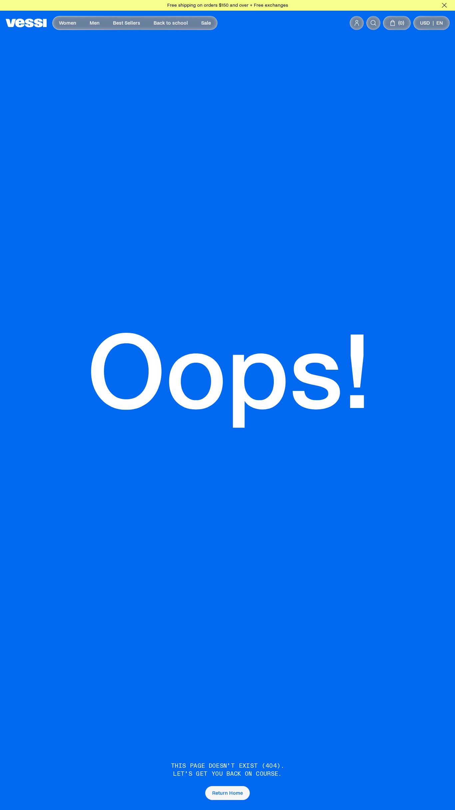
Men (95, 23)
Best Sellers (126, 23)
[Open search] (373, 23)
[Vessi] (26, 23)
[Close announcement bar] (444, 5)
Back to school (171, 23)
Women (67, 23)
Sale (206, 23)
